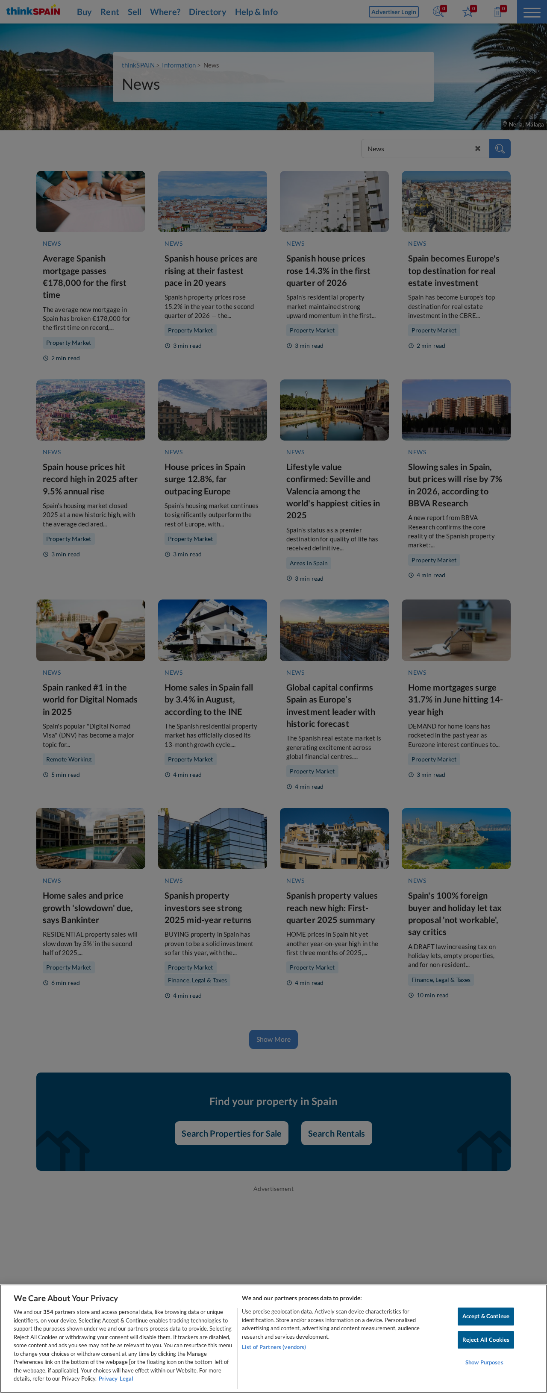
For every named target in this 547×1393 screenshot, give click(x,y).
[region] (273, 1338)
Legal (126, 1378)
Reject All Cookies (485, 1339)
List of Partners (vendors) (274, 1346)
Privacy (108, 1378)
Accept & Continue (485, 1316)
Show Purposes (484, 1362)
